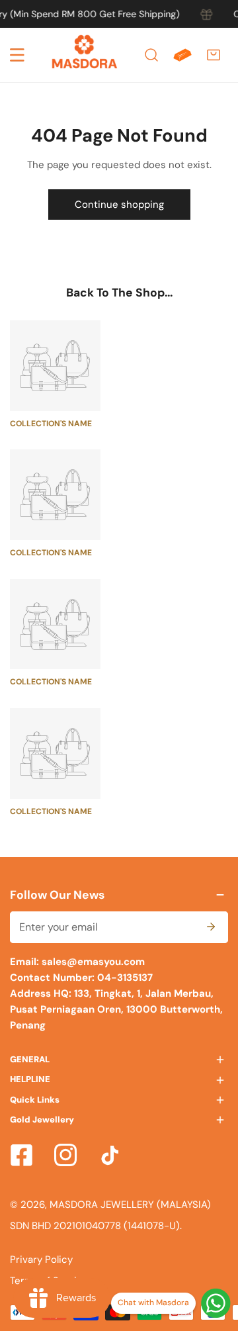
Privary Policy (41, 1259)
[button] (213, 54)
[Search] (151, 54)
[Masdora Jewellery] (84, 55)
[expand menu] (17, 54)
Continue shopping (119, 204)
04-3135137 (124, 977)
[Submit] (211, 926)
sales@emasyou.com (93, 961)
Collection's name (51, 423)
